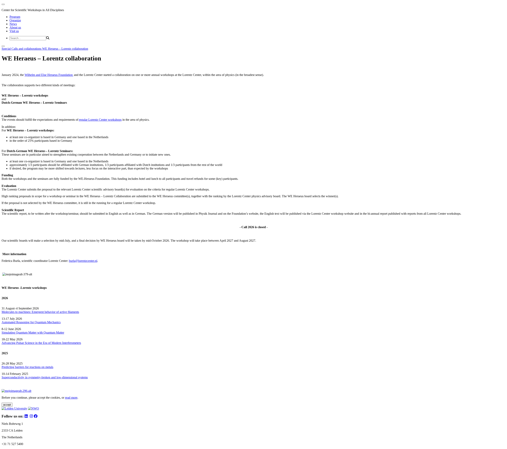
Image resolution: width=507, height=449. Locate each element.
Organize (15, 20)
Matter (60, 332)
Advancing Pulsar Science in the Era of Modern (32, 343)
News (13, 24)
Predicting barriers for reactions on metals (27, 367)
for (32, 322)
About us (15, 27)
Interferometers (71, 343)
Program (15, 16)
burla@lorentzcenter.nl (83, 260)
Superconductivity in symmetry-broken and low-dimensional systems (45, 377)
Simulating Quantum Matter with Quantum (29, 332)
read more (71, 397)
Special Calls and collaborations (22, 48)
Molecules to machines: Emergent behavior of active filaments (40, 312)
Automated (8, 322)
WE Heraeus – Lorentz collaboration (65, 48)
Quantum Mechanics (47, 322)
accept (7, 404)
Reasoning (22, 322)
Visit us (14, 31)
